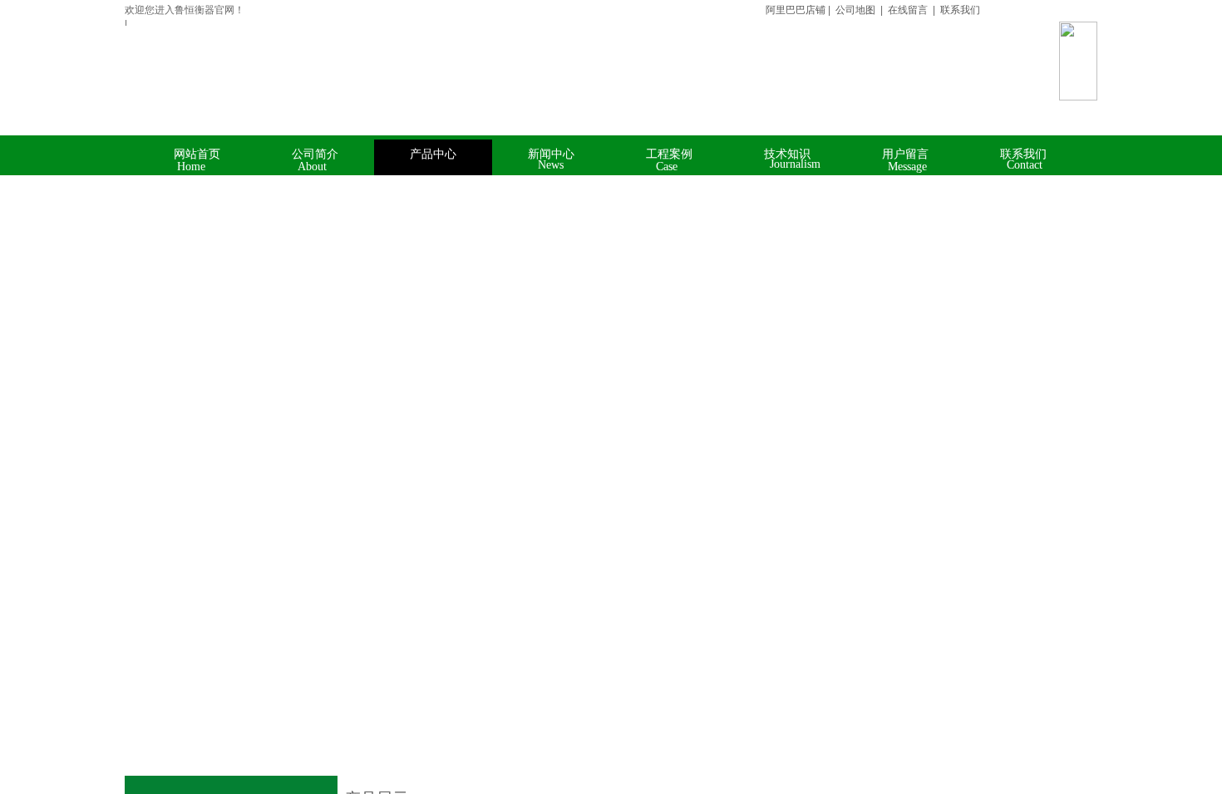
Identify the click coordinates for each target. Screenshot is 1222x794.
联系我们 (959, 10)
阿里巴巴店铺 (791, 10)
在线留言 (908, 10)
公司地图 (855, 10)
